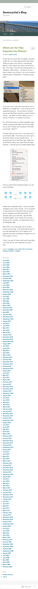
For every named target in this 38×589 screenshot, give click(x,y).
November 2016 (8, 389)
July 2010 (6, 528)
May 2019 (6, 328)
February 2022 (7, 308)
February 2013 (7, 490)
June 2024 (6, 267)
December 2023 (8, 276)
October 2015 (7, 418)
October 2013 (7, 472)
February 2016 (7, 409)
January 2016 (7, 411)
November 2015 (8, 416)
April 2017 (6, 377)
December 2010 (8, 517)
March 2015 (6, 434)
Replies (17, 251)
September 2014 (8, 447)
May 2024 (6, 269)
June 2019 (6, 326)
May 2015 (6, 429)
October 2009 (7, 549)
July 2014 (6, 452)
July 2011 (6, 501)
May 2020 (6, 312)
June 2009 (6, 558)
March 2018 (6, 355)
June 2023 (6, 285)
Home (5, 34)
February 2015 (7, 436)
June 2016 (6, 400)
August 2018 (7, 344)
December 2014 (8, 441)
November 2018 (8, 339)
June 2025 (6, 263)
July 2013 (6, 479)
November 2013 (8, 470)
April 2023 (6, 287)
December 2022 (8, 290)
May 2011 (6, 506)
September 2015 (8, 420)
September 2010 (8, 524)
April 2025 (6, 265)
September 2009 (8, 551)
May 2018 (6, 350)
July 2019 (6, 323)
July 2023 (6, 283)
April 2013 (6, 486)
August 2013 (7, 477)
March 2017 (6, 380)
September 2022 (8, 292)
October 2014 (7, 445)
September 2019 (8, 319)
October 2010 (7, 522)
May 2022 (6, 301)
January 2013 (7, 492)
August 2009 (7, 553)
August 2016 (7, 395)
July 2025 (6, 260)
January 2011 (7, 515)
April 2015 (6, 431)
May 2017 (6, 375)
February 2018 (7, 357)
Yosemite (11, 251)
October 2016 (7, 391)
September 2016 (8, 393)
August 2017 (7, 371)
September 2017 (8, 368)
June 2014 (6, 454)
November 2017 (8, 364)
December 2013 (8, 468)
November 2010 (8, 519)
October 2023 (7, 278)
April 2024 (6, 272)
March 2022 (6, 305)
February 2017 (7, 382)
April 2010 (6, 535)
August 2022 (7, 294)
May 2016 (6, 402)
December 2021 (8, 310)
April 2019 (6, 330)
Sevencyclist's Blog (14, 12)
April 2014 (6, 459)
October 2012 (7, 499)
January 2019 (7, 335)
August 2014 (7, 449)
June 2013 (6, 481)
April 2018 (6, 353)
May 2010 (6, 533)
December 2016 (8, 386)
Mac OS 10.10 (23, 249)
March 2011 (6, 510)
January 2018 (7, 359)
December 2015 (8, 413)
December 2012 (8, 495)
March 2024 (6, 274)
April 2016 (6, 405)
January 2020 (7, 314)
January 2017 (7, 384)
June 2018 (6, 348)
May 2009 (6, 560)
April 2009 (6, 562)
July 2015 (6, 425)
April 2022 (6, 303)
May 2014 (6, 456)
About (11, 34)
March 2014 (6, 461)
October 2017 (7, 366)
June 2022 (6, 299)
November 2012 (8, 497)
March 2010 (6, 537)
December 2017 (8, 362)
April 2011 (6, 508)
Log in (5, 577)
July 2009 (6, 555)
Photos (30, 249)
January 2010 (7, 542)
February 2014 (7, 463)
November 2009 (8, 546)
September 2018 (8, 341)
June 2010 (6, 531)
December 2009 (8, 544)
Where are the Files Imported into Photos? (15, 49)
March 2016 (6, 407)
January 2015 (7, 438)
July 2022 (6, 296)
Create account (8, 574)
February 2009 (7, 567)
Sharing (5, 251)
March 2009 (6, 564)
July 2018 (6, 346)
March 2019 (6, 332)
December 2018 (8, 337)
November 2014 (8, 443)
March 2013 (6, 488)
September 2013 (8, 474)
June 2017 (6, 373)
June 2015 (6, 427)
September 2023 (8, 281)
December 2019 (8, 317)
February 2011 (7, 513)
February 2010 (7, 540)
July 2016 (6, 398)
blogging (11, 249)
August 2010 (7, 526)
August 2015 (7, 423)
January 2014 (7, 465)
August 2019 (7, 321)
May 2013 (6, 483)
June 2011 (6, 504)
